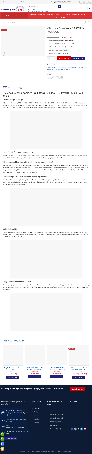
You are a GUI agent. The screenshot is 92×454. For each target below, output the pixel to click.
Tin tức (54, 17)
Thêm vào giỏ (64, 58)
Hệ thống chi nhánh (72, 14)
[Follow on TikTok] (87, 2)
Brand (10, 88)
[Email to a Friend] (55, 77)
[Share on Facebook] (49, 77)
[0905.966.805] (2, 434)
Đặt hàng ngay (78, 58)
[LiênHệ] (2, 449)
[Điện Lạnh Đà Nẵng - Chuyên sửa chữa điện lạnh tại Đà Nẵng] (12, 8)
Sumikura (50, 75)
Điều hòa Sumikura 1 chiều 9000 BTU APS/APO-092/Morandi (79, 369)
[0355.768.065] (2, 439)
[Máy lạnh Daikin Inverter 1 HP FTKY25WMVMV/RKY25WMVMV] (13, 355)
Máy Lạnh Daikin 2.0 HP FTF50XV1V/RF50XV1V (35, 368)
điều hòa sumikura (56, 68)
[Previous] (2, 363)
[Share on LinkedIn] (61, 77)
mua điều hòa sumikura (64, 69)
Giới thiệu (41, 14)
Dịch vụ (58, 14)
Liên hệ (62, 17)
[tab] (5, 88)
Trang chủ (32, 14)
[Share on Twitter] (52, 77)
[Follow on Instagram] (84, 2)
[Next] (89, 363)
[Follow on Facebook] (80, 2)
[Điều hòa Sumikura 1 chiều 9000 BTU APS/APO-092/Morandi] (79, 355)
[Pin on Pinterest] (58, 77)
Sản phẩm (50, 14)
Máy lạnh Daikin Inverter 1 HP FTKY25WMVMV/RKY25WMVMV (13, 369)
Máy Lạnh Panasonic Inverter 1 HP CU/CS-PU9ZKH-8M (57, 368)
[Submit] (59, 6)
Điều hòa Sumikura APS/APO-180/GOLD (72, 68)
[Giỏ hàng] (90, 8)
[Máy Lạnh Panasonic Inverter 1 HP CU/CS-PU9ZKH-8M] (57, 355)
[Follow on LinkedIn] (81, 429)
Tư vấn (83, 14)
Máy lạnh (14, 23)
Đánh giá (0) (18, 88)
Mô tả (5, 88)
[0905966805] (2, 444)
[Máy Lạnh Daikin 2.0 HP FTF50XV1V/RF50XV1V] (35, 355)
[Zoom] (3, 54)
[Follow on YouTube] (90, 2)
